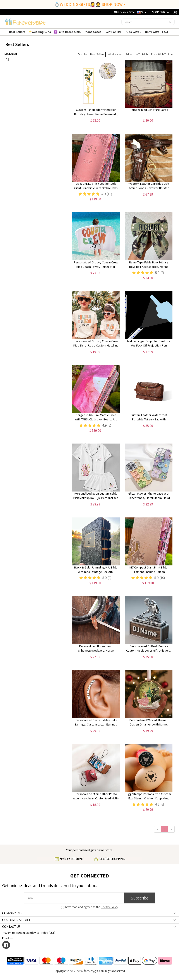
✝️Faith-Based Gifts (67, 32)
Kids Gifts (133, 32)
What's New (115, 54)
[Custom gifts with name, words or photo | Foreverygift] (25, 21)
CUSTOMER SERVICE (16, 920)
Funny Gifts (151, 32)
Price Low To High (137, 54)
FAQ (165, 32)
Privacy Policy (109, 907)
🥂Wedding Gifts (40, 32)
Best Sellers (17, 32)
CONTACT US (11, 927)
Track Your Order (125, 12)
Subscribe (139, 898)
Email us (8, 938)
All (7, 59)
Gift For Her (114, 32)
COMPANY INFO (13, 913)
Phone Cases (93, 32)
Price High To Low (162, 54)
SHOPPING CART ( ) (164, 12)
